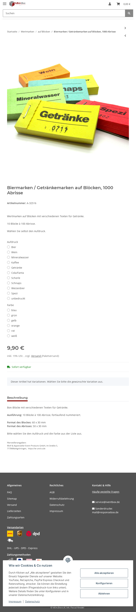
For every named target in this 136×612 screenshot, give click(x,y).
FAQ (9, 492)
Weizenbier (18, 288)
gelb (13, 320)
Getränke (16, 267)
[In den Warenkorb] (10, 47)
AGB (52, 492)
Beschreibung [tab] (17, 397)
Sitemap (12, 498)
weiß (14, 336)
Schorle (15, 278)
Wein (14, 252)
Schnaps (16, 283)
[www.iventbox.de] (17, 4)
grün (14, 315)
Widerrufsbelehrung (62, 498)
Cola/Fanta (17, 272)
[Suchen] (129, 13)
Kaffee (15, 262)
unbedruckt (18, 298)
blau (14, 310)
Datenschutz (57, 505)
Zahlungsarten (15, 517)
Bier (13, 247)
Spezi (14, 293)
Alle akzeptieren (104, 572)
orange (15, 325)
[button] (110, 3)
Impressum (56, 511)
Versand (36, 356)
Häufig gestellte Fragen (105, 491)
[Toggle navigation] (4, 2)
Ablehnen (104, 593)
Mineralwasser (20, 257)
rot (13, 330)
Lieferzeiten (14, 511)
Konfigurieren (104, 583)
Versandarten (15, 527)
